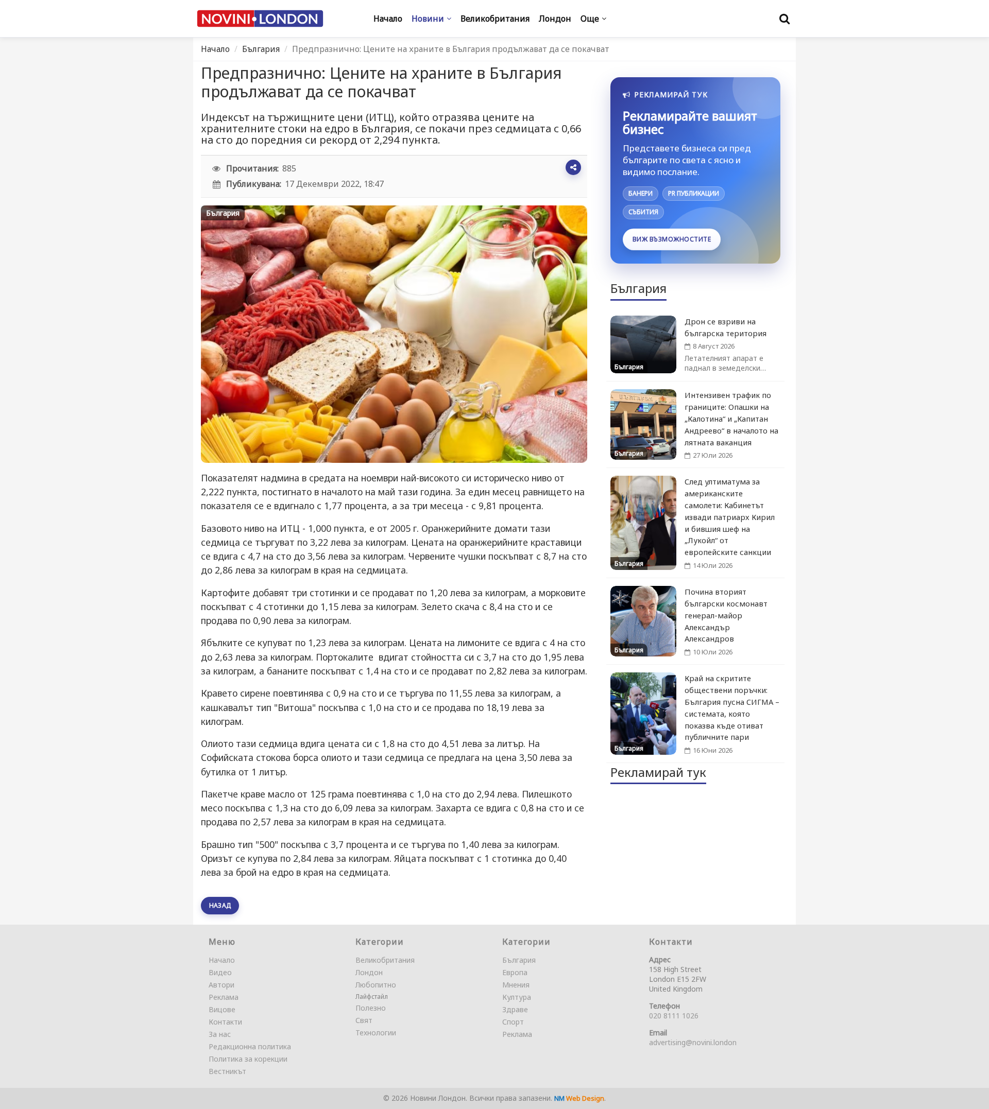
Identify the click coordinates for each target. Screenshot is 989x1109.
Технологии (375, 1032)
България (261, 49)
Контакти (225, 1022)
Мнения (516, 985)
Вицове (222, 1009)
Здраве (515, 1009)
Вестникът (227, 1071)
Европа (514, 972)
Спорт (513, 1022)
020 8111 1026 (673, 1015)
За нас (220, 1034)
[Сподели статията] (573, 167)
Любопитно (375, 985)
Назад (220, 905)
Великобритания (385, 960)
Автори (221, 985)
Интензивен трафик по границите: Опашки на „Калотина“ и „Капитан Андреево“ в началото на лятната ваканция (731, 418)
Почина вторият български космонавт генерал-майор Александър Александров (726, 615)
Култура (516, 997)
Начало (215, 49)
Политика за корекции (248, 1059)
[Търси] (784, 18)
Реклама (223, 997)
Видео (220, 972)
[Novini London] (260, 18)
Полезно (370, 1008)
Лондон (369, 972)
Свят (363, 1020)
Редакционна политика (250, 1046)
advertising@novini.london (693, 1042)
